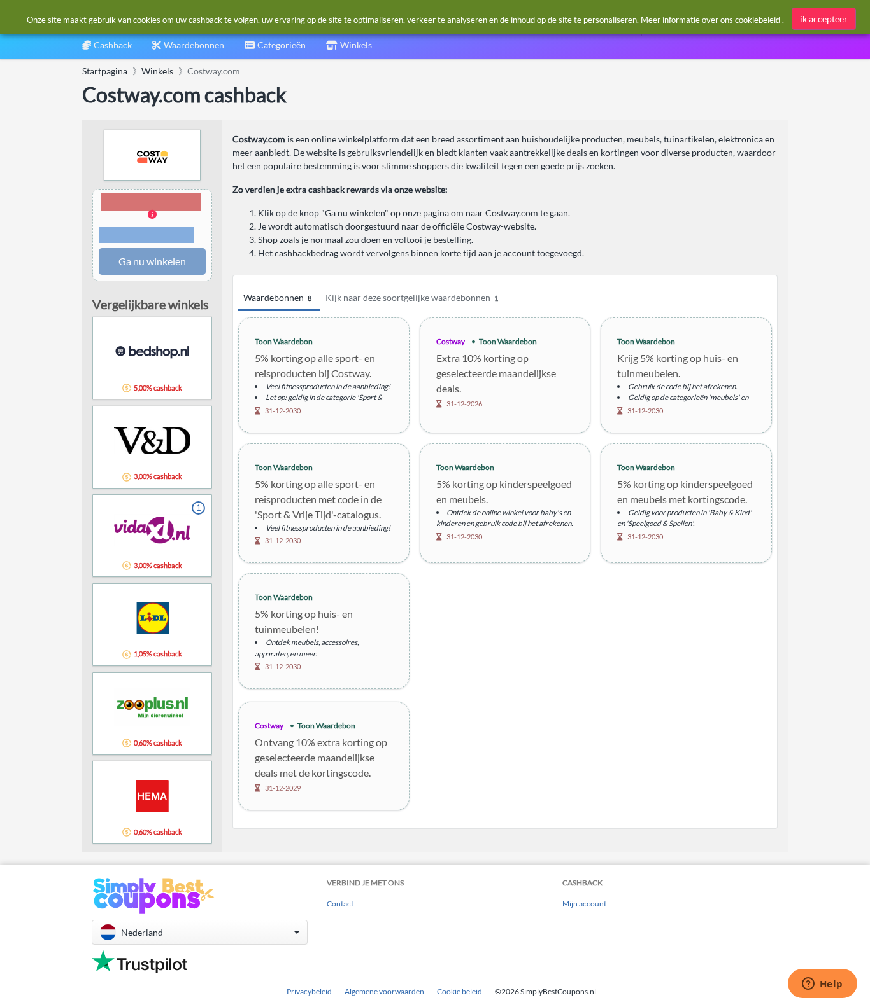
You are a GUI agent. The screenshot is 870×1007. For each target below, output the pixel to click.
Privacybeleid (309, 991)
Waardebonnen (277, 297)
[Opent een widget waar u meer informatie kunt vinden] (822, 985)
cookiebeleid (757, 20)
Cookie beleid (459, 991)
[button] (152, 219)
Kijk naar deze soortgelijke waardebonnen (411, 297)
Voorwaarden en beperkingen (146, 235)
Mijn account (584, 903)
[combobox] (275, 49)
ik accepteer (824, 18)
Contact (340, 903)
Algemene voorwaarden (384, 991)
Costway (450, 341)
